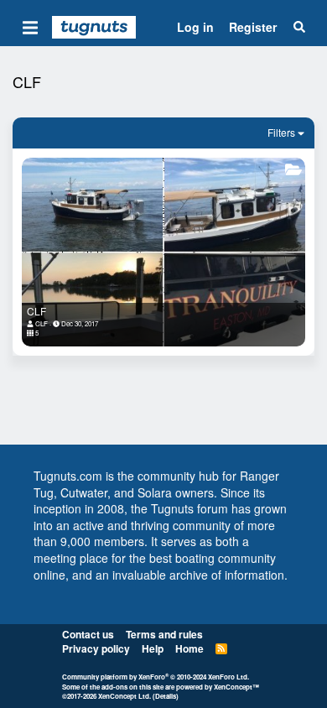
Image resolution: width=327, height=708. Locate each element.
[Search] (299, 28)
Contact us (88, 634)
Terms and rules (164, 634)
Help (153, 648)
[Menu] (30, 28)
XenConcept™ (236, 686)
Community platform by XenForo (155, 676)
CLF (36, 311)
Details (165, 695)
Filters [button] (281, 132)
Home (189, 648)
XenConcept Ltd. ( (126, 695)
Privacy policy (96, 648)
